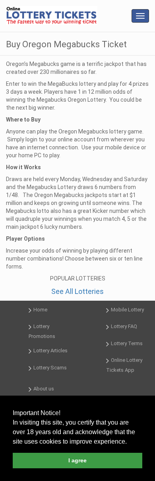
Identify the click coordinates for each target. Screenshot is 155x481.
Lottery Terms (127, 343)
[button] (129, 442)
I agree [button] (77, 460)
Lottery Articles (50, 351)
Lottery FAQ (124, 327)
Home (40, 310)
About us (43, 389)
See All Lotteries (77, 291)
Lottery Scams (50, 368)
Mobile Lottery (127, 310)
